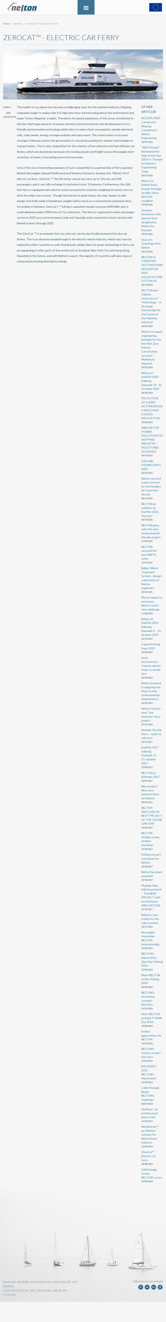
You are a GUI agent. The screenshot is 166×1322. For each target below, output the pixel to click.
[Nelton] (24, 7)
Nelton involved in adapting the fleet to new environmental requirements (151, 691)
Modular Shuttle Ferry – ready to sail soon (151, 734)
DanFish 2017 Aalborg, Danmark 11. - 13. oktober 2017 (150, 755)
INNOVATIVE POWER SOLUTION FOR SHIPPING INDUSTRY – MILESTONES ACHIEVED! (152, 439)
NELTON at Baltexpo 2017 (150, 775)
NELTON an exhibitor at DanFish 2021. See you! (150, 509)
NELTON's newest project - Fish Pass (151, 1052)
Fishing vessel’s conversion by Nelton (151, 858)
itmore (9, 1294)
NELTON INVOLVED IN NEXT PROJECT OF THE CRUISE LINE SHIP (151, 815)
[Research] (155, 7)
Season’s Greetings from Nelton (151, 243)
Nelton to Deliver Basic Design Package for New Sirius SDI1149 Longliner (151, 190)
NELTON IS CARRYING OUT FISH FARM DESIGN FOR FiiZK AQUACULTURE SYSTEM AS (152, 269)
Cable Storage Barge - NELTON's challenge (150, 1093)
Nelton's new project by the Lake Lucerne (150, 918)
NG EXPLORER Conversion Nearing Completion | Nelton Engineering (150, 128)
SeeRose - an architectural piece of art (149, 1113)
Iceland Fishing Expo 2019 (150, 646)
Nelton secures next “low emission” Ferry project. (151, 714)
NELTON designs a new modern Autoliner (150, 839)
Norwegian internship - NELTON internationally (150, 938)
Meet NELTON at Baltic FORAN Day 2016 (151, 1018)
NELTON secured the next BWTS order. (149, 552)
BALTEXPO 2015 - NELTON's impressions (148, 1072)
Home (6, 23)
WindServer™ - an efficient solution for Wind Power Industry (150, 1134)
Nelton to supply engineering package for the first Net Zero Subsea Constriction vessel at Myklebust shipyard (151, 347)
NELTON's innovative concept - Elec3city (147, 998)
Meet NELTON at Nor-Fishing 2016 (150, 979)
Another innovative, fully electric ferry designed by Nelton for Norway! (151, 220)
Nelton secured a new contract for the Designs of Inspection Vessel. (151, 486)
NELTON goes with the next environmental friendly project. (151, 531)
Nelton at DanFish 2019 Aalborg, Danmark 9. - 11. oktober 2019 (151, 626)
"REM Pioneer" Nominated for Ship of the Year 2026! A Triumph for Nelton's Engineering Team (152, 159)
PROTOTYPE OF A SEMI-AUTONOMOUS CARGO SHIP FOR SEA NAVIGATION (152, 408)
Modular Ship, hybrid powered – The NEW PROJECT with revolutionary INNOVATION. (151, 895)
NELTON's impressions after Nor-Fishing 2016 (152, 959)
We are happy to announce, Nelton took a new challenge (151, 603)
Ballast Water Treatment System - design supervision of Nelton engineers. (151, 578)
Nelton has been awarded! (151, 874)
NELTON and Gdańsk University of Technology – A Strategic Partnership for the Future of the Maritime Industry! (151, 306)
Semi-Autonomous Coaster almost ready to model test (151, 665)
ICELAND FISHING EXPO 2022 (151, 465)
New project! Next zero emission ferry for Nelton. (150, 792)
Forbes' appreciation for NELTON (151, 1035)
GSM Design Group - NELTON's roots (151, 1173)
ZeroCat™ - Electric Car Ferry (148, 1156)
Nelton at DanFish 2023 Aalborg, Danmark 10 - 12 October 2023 (151, 380)
